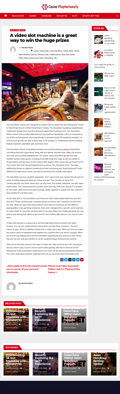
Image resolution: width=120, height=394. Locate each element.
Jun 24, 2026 (71, 368)
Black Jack (18, 16)
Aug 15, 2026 (13, 368)
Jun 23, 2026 (100, 368)
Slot (74, 16)
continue (65, 149)
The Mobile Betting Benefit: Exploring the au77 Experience (44, 312)
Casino (32, 16)
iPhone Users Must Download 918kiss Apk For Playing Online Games (64, 269)
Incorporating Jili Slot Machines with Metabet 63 (16, 315)
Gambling (47, 16)
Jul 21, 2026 (42, 368)
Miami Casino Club (31, 58)
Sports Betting (90, 16)
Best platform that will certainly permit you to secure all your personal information (26, 269)
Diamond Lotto (43, 54)
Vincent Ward (27, 48)
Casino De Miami (56, 51)
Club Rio (33, 54)
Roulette (62, 16)
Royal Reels (48, 58)
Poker (41, 58)
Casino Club (44, 51)
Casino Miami (68, 51)
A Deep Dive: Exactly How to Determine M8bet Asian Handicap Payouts (74, 312)
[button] (117, 16)
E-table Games (55, 54)
